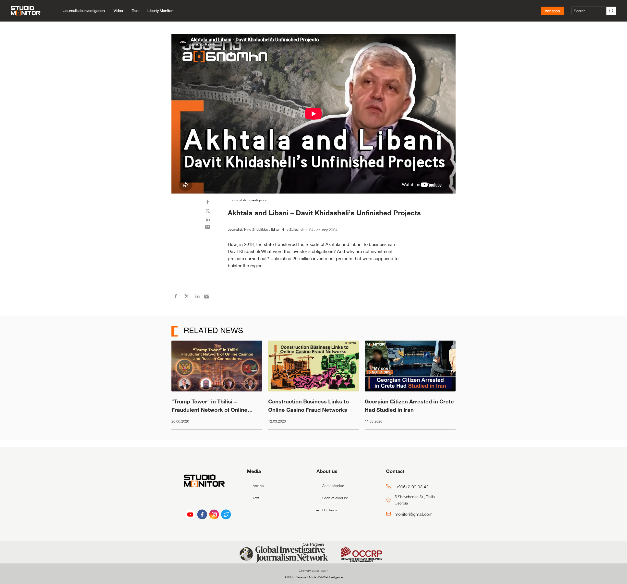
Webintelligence (333, 577)
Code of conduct (335, 498)
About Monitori (333, 485)
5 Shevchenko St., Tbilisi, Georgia (415, 499)
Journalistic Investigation (84, 10)
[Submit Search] (611, 11)
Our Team (329, 510)
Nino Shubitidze (256, 229)
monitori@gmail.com (414, 514)
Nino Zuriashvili (292, 229)
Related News (212, 330)
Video (118, 10)
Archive (258, 485)
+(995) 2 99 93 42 (412, 486)
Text (135, 10)
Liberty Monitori (160, 10)
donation (552, 11)
